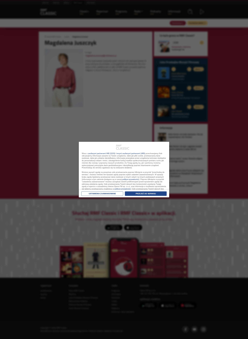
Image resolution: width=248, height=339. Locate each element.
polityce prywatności (130, 179)
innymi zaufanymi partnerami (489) (131, 153)
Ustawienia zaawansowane (102, 194)
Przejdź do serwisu (146, 194)
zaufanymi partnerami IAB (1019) (101, 153)
